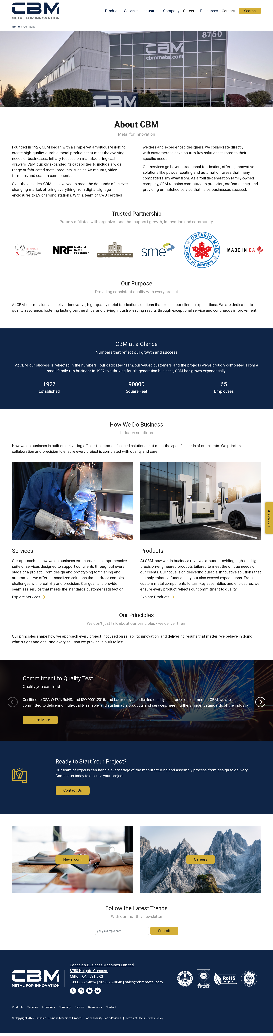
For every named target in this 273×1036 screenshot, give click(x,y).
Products (112, 11)
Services (131, 11)
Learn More (40, 720)
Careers (189, 11)
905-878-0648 (110, 982)
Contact (228, 11)
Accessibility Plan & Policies (103, 1018)
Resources (209, 11)
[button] (260, 702)
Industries (150, 11)
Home (16, 26)
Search (250, 11)
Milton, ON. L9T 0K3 (86, 976)
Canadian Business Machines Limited (102, 965)
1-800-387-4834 (83, 982)
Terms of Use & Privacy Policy (144, 1018)
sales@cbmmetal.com (144, 982)
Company (171, 11)
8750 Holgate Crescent (89, 971)
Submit (164, 931)
